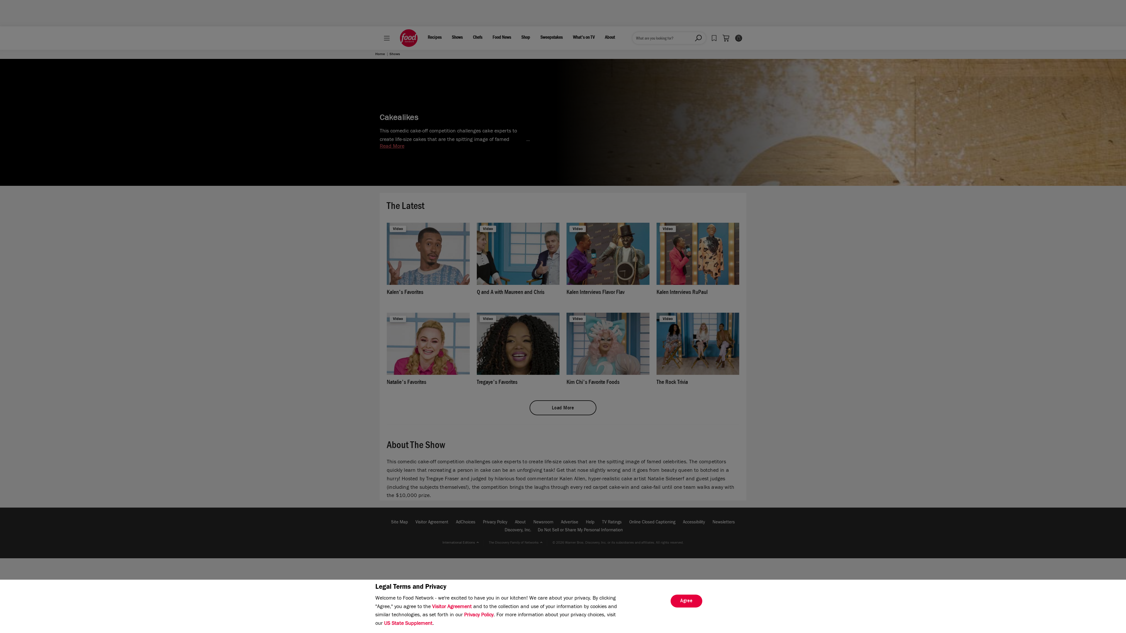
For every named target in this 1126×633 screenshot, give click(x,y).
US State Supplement (408, 624)
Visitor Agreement (452, 607)
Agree (686, 601)
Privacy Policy (479, 615)
